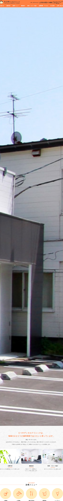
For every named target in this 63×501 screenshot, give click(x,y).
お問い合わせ (60, 5)
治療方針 (8, 5)
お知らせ (2, 5)
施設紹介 (23, 5)
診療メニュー (16, 5)
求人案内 (52, 5)
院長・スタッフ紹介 (32, 5)
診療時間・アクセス (43, 5)
